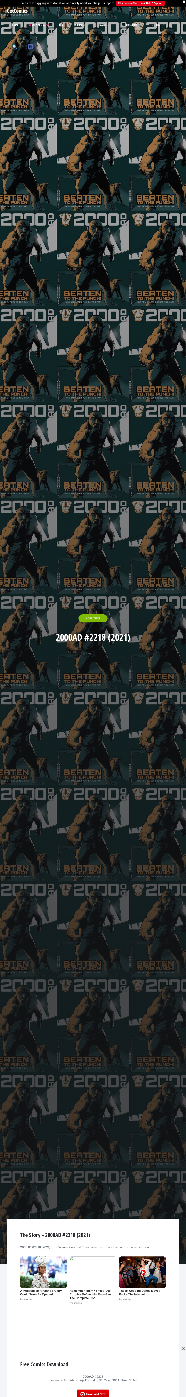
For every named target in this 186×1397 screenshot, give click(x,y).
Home (15, 25)
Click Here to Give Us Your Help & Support (140, 3)
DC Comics (79, 25)
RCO (61, 25)
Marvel (103, 25)
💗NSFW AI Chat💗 (38, 25)
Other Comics (130, 25)
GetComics (17, 10)
